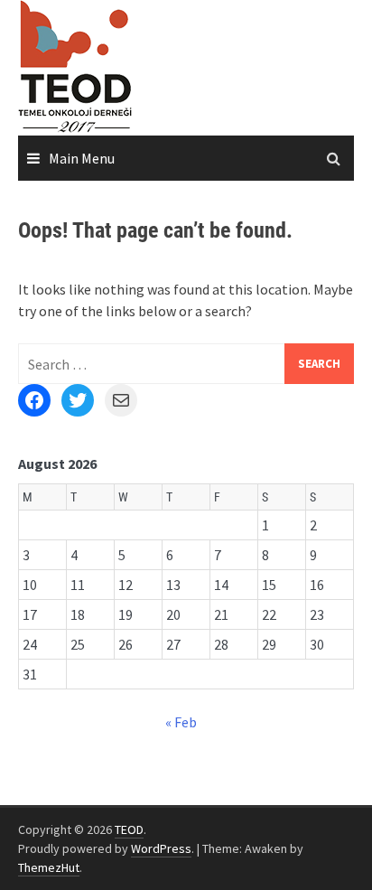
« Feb (181, 722)
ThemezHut (48, 867)
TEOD (129, 829)
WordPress (161, 848)
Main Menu (82, 158)
